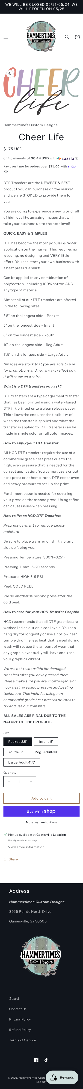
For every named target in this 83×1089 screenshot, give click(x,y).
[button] (6, 37)
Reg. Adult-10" (46, 752)
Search (14, 999)
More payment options (41, 822)
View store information (26, 847)
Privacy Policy (20, 1019)
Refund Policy (20, 1030)
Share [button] (13, 859)
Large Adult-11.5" (22, 762)
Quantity (9, 772)
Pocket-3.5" (17, 742)
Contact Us (18, 1009)
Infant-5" (46, 742)
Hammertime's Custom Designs (39, 1077)
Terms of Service (22, 1040)
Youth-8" (15, 752)
